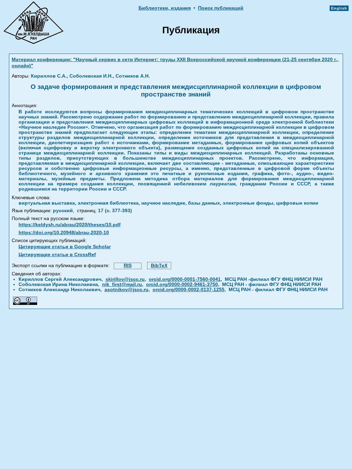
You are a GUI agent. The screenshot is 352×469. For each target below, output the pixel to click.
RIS (128, 265)
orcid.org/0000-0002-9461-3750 (182, 284)
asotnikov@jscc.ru (126, 289)
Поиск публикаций (220, 8)
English (339, 8)
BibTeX (159, 265)
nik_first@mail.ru (122, 284)
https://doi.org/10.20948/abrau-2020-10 (64, 232)
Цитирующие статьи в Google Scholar (65, 246)
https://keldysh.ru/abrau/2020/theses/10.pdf (70, 224)
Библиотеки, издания (165, 8)
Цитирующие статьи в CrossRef (57, 254)
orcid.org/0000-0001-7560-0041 (185, 279)
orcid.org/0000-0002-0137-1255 (188, 289)
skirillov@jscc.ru (125, 279)
